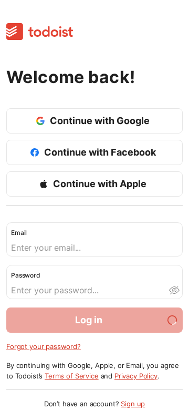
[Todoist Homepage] (39, 32)
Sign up (133, 403)
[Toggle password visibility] (173, 290)
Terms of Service (72, 376)
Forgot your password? (43, 346)
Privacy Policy (136, 376)
